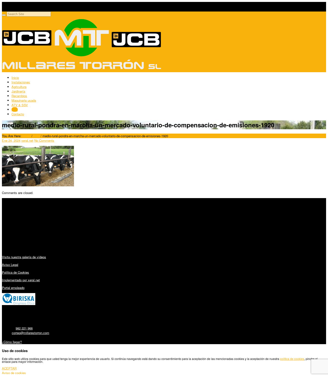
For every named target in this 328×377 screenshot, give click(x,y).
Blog (15, 109)
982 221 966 (24, 328)
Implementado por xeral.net (21, 280)
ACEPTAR (9, 368)
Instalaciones (21, 82)
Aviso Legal (10, 264)
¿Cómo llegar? (12, 342)
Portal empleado (13, 287)
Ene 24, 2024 (11, 140)
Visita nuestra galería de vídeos (24, 257)
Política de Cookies (15, 272)
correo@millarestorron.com (30, 332)
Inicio (15, 77)
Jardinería (18, 91)
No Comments (44, 140)
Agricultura (19, 86)
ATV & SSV (20, 105)
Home (26, 136)
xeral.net (27, 140)
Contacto (18, 114)
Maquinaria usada (24, 100)
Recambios (19, 96)
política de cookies (292, 359)
